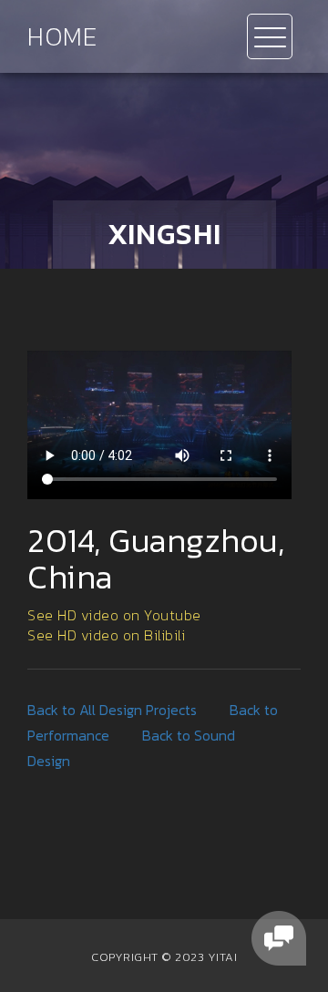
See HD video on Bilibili (106, 635)
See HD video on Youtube (114, 615)
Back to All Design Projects (112, 710)
